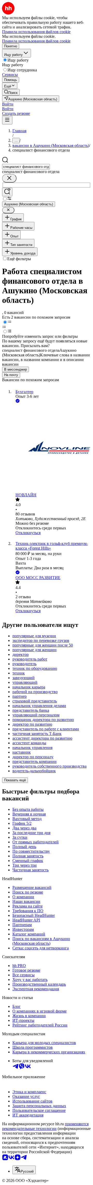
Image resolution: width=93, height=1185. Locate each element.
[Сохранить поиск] (7, 192)
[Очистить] (9, 178)
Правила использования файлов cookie (36, 41)
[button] (7, 104)
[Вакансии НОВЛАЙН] (52, 448)
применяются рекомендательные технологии (45, 1126)
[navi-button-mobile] (7, 120)
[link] (11, 92)
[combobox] (26, 166)
